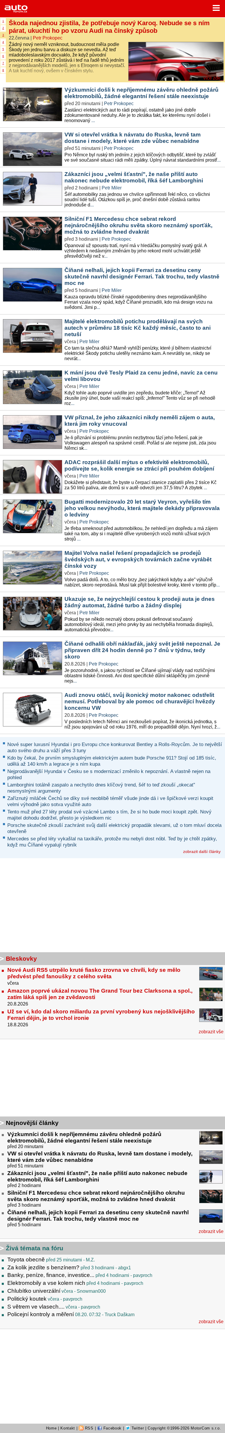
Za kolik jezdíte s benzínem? (43, 1267)
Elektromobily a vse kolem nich (46, 1283)
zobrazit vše (211, 1031)
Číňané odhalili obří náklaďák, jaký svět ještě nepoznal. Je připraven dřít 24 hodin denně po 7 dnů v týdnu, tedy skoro (142, 650)
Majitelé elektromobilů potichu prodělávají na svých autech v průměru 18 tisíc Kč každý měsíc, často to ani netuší (137, 327)
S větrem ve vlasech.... (35, 1307)
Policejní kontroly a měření (40, 1314)
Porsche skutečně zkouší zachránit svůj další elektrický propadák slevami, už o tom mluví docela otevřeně (114, 828)
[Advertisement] (36, 1078)
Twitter (137, 1428)
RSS (88, 1428)
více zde (212, 78)
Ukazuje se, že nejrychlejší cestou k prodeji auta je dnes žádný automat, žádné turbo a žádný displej (139, 602)
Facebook (112, 1428)
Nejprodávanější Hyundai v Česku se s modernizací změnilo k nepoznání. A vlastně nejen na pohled (108, 774)
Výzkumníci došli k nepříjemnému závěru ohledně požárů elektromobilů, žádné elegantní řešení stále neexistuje (141, 93)
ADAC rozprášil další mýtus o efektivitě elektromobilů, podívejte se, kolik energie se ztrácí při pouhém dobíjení (139, 465)
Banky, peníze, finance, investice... (50, 1275)
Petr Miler (112, 187)
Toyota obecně (26, 1259)
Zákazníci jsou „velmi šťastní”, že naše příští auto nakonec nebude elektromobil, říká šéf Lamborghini (133, 177)
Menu (216, 8)
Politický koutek (27, 1299)
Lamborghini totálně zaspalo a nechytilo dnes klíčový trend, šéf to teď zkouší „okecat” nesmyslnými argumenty (101, 788)
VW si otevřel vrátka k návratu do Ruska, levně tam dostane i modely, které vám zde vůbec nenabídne (132, 137)
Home (51, 1428)
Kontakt (67, 1428)
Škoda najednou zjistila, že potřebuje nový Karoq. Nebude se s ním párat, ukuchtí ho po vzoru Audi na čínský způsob (109, 26)
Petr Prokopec (47, 37)
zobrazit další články (202, 851)
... (93, 120)
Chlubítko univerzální (33, 1291)
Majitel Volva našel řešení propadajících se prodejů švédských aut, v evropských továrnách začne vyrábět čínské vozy (138, 559)
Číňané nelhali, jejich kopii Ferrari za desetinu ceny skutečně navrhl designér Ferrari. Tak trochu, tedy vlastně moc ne (141, 276)
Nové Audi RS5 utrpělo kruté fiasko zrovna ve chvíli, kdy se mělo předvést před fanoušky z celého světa (93, 973)
